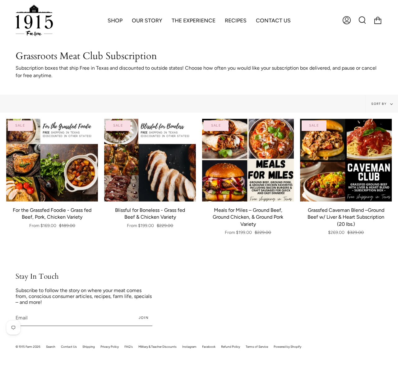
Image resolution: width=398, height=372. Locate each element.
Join (259, 203)
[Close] (289, 154)
